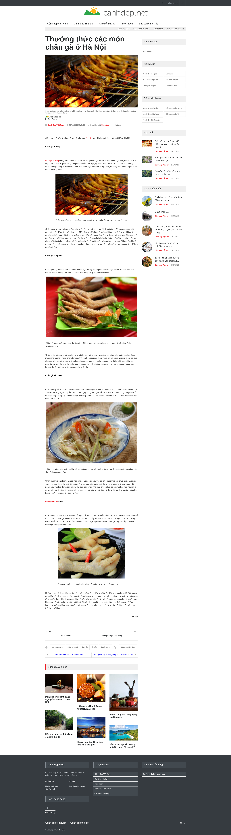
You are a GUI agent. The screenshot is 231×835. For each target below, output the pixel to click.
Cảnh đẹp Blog (59, 830)
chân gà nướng (52, 160)
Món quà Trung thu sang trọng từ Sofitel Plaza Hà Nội (113, 655)
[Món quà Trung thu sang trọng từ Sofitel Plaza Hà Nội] (59, 683)
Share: (48, 631)
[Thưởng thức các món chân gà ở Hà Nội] (91, 81)
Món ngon (127, 23)
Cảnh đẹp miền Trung (174, 108)
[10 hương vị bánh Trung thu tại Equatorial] (91, 688)
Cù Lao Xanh (148, 51)
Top (180, 822)
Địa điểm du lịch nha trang (154, 774)
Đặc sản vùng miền (149, 23)
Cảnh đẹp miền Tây (173, 114)
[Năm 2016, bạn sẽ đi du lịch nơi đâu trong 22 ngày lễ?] (123, 732)
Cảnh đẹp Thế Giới (83, 23)
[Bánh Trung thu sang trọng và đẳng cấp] (123, 692)
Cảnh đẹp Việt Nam (57, 23)
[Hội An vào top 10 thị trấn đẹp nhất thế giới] (91, 727)
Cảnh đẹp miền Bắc (150, 108)
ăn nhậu (85, 647)
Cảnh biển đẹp (171, 86)
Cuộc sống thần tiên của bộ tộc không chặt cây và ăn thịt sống (168, 229)
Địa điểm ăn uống (102, 793)
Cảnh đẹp (105, 125)
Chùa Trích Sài (162, 212)
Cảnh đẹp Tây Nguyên (151, 120)
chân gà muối (51, 501)
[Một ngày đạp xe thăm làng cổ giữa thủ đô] (59, 720)
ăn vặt (88, 138)
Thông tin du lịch (149, 86)
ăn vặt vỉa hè (105, 647)
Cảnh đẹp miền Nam (151, 114)
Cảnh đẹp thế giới (150, 74)
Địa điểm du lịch (107, 23)
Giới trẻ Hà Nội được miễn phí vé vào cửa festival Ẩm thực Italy (167, 144)
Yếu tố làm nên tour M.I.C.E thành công (69, 655)
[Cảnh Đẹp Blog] (115, 17)
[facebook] (162, 3)
